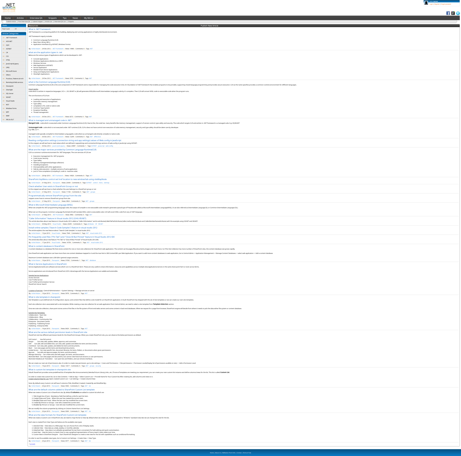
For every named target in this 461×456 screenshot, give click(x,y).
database (93, 260)
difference (97, 137)
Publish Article (11, 22)
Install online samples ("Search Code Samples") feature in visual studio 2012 (63, 227)
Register (437, 4)
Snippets (53, 18)
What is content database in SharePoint (46, 246)
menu (101, 183)
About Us (218, 453)
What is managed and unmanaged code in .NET (50, 120)
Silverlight (9, 90)
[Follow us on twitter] (458, 15)
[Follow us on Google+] (453, 15)
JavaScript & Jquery (12, 64)
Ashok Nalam (35, 49)
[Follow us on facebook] (448, 15)
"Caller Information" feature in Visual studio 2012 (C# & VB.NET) (57, 218)
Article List (48, 22)
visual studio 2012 (96, 233)
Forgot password (446, 4)
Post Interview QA (24, 22)
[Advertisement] (67, 5)
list (90, 386)
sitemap (106, 183)
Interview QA (36, 18)
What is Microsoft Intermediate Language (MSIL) (51, 205)
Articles (20, 18)
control (95, 183)
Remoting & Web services (14, 82)
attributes (90, 224)
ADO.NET (9, 41)
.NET (91, 49)
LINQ (7, 67)
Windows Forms (11, 108)
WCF (7, 105)
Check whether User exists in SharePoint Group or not (53, 186)
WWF (7, 116)
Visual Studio (10, 101)
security (98, 366)
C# (7, 53)
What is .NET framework (40, 29)
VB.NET (8, 97)
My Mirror (88, 18)
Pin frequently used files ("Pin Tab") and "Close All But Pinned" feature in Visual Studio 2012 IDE (72, 237)
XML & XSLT (10, 120)
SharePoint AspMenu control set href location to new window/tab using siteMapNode (68, 179)
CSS (7, 56)
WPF (7, 112)
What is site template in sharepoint (44, 297)
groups (93, 192)
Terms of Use (247, 453)
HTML (8, 60)
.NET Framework (11, 38)
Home (8, 18)
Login (431, 4)
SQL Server (9, 93)
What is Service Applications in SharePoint (48, 264)
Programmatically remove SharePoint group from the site (55, 195)
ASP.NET (9, 49)
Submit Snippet (38, 22)
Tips (65, 18)
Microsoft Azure (11, 71)
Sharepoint (9, 86)
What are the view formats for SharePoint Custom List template (57, 415)
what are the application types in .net (45, 52)
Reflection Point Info (228, 453)
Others (8, 75)
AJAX (7, 45)
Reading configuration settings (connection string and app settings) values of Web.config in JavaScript (75, 140)
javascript (101, 146)
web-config (109, 146)
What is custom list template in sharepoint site (50, 369)
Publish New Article (209, 25)
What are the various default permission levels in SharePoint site (58, 332)
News (75, 18)
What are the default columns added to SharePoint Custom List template (62, 389)
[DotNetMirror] (9, 14)
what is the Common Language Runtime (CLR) (49, 82)
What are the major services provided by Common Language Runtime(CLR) (62, 149)
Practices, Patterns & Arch (14, 79)
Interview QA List (60, 22)
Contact (239, 453)
